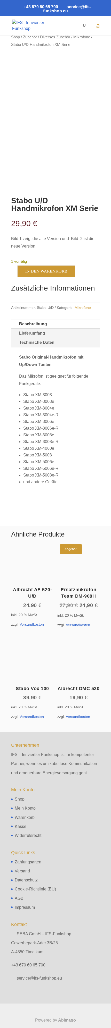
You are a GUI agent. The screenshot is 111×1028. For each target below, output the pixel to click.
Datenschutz (26, 880)
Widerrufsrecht (28, 835)
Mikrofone (81, 37)
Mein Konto (25, 808)
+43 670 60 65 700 (28, 965)
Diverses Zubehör (55, 37)
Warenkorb (25, 817)
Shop (15, 37)
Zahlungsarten (28, 862)
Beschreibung (33, 324)
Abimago (67, 1020)
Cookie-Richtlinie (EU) (35, 889)
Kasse (20, 826)
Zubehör (30, 37)
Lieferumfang (32, 333)
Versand (22, 871)
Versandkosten (32, 624)
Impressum (25, 907)
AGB (19, 898)
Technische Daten (36, 342)
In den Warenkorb (46, 271)
